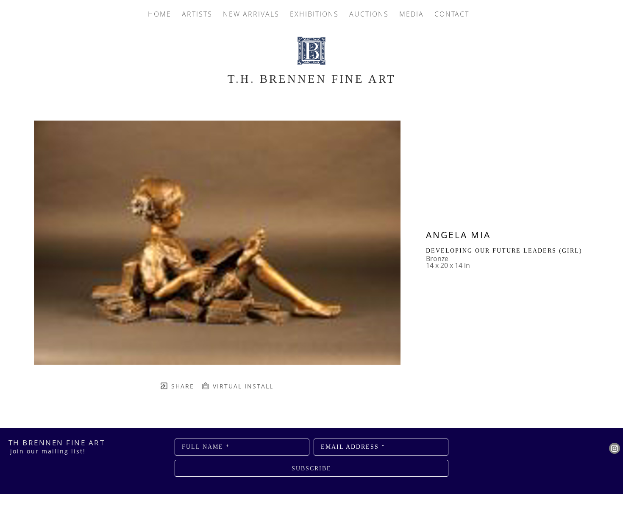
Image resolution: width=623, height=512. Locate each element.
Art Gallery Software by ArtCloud (334, 496)
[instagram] (614, 448)
